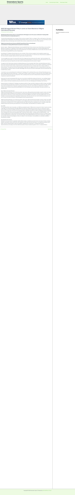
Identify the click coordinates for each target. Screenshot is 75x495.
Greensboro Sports (15, 2)
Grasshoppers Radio (63, 2)
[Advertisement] (37, 12)
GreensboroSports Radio (53, 2)
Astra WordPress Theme (47, 490)
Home (47, 2)
